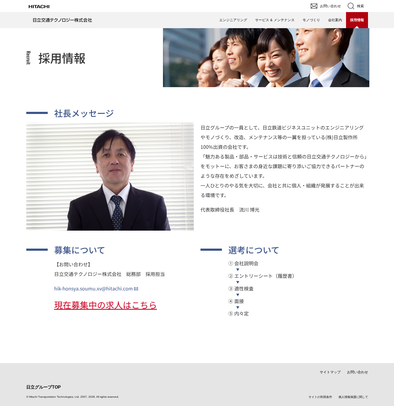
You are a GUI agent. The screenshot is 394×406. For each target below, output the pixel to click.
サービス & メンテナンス (275, 20)
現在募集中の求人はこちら (105, 304)
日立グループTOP (43, 387)
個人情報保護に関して (353, 396)
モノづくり (311, 20)
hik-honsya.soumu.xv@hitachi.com (93, 288)
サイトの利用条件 (320, 396)
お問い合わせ (357, 372)
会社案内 (335, 20)
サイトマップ (330, 372)
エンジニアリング (233, 20)
